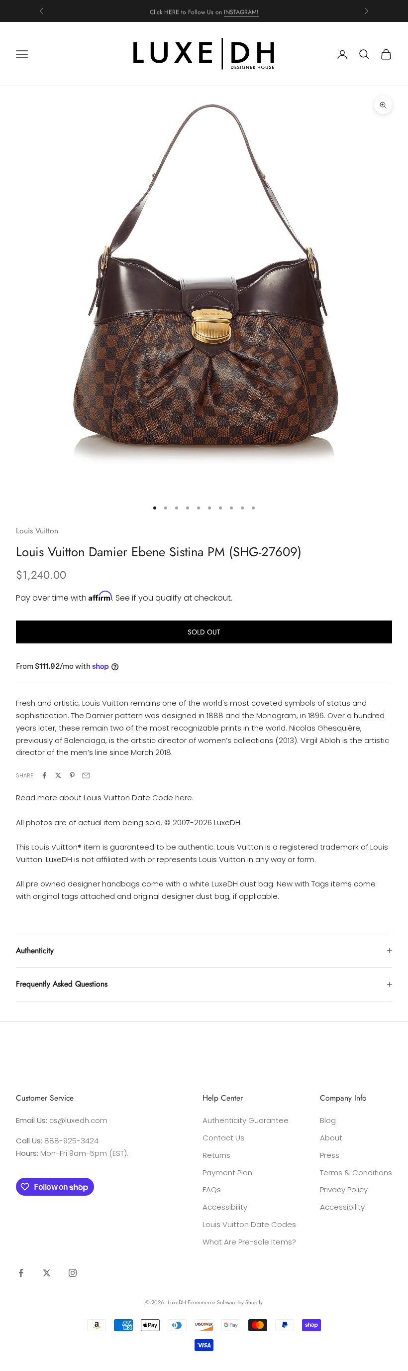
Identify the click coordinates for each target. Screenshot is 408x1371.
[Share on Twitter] (58, 775)
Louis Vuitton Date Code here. (139, 797)
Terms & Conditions (356, 1172)
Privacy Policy (344, 1189)
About (331, 1137)
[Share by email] (86, 775)
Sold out (204, 632)
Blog (328, 1120)
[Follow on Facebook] (21, 1273)
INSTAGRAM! (241, 10)
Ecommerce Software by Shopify (225, 1302)
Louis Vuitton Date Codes (249, 1224)
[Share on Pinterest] (72, 775)
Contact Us (223, 1137)
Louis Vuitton (37, 530)
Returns (216, 1155)
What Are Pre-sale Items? (249, 1242)
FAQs (212, 1189)
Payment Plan (227, 1172)
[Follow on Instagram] (73, 1273)
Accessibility (225, 1207)
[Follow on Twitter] (47, 1273)
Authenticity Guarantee (246, 1120)
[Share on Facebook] (44, 775)
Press (329, 1155)
